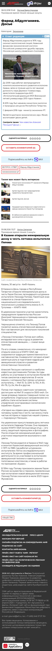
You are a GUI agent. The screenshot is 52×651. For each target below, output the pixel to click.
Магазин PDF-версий (13, 539)
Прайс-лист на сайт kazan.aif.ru (20, 556)
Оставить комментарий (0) (20, 148)
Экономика (18, 31)
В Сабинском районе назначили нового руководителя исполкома (28, 216)
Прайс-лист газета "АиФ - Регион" (20, 553)
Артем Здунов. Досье (20, 199)
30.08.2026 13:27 (8, 229)
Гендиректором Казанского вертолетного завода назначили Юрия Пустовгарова (28, 208)
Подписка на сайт (12, 546)
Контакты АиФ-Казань (14, 549)
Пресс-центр (36, 535)
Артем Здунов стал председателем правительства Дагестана (26, 192)
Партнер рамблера (24, 639)
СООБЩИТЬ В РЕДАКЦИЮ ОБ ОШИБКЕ (21, 566)
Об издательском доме (15, 535)
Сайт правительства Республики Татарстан (21, 280)
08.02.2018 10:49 (8, 10)
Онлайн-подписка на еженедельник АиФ (24, 542)
